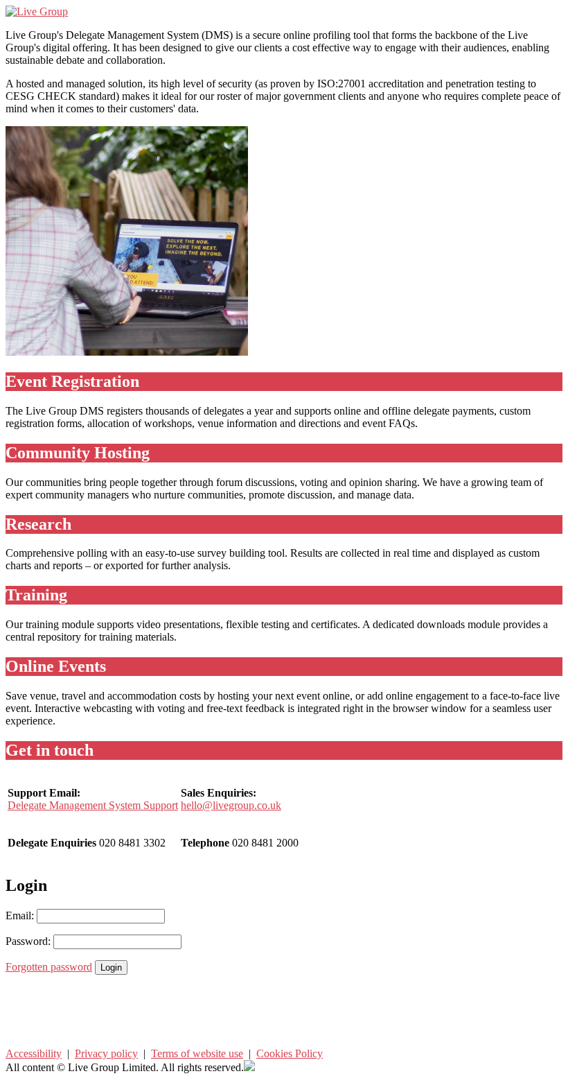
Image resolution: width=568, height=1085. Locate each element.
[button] (284, 1011)
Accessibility (34, 1053)
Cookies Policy (289, 1053)
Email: (20, 915)
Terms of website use (197, 1053)
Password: (28, 941)
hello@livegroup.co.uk (231, 805)
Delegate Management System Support (93, 805)
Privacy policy (106, 1053)
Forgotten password (49, 967)
